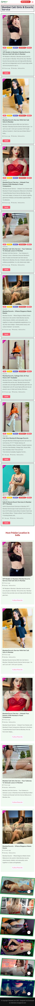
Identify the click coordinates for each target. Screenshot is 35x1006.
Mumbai (14, 68)
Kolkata (6, 931)
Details (6, 73)
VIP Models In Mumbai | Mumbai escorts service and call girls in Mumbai (16, 53)
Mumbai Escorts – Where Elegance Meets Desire (17, 312)
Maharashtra (21, 68)
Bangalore (7, 951)
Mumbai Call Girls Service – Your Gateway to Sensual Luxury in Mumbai (17, 250)
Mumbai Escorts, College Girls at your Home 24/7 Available (16, 377)
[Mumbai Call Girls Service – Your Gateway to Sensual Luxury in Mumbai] (16, 227)
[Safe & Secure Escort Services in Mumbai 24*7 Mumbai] (16, 480)
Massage (5, 436)
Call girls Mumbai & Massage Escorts (15, 438)
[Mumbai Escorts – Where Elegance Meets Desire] (16, 290)
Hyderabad (7, 972)
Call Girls (5, 246)
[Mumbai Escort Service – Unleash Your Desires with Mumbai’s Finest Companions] (16, 161)
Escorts (5, 50)
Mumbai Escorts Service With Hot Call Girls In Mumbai (16, 651)
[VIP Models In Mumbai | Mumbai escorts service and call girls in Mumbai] (16, 30)
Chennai (6, 992)
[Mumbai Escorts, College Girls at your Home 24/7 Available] (16, 354)
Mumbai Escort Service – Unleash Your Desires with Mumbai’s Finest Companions (16, 184)
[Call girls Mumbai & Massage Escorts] (16, 417)
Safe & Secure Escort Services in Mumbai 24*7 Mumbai (17, 503)
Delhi (5, 911)
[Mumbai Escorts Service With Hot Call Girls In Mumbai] (16, 96)
